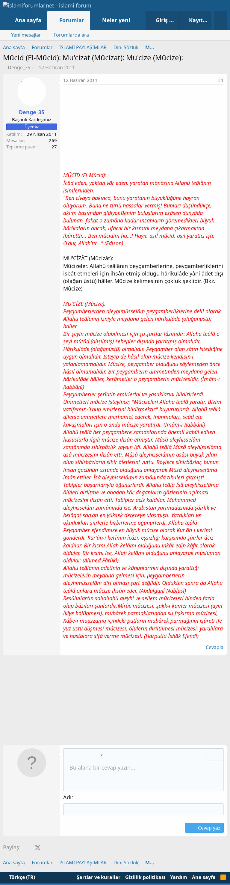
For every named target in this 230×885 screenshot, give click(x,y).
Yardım (178, 877)
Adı (67, 797)
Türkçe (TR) (21, 877)
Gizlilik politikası (145, 877)
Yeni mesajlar (26, 34)
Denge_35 (19, 67)
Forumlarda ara (71, 34)
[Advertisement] (143, 129)
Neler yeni (116, 20)
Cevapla (214, 647)
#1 (221, 80)
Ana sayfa (28, 20)
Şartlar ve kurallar (98, 877)
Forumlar (71, 20)
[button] (136, 20)
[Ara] (220, 20)
